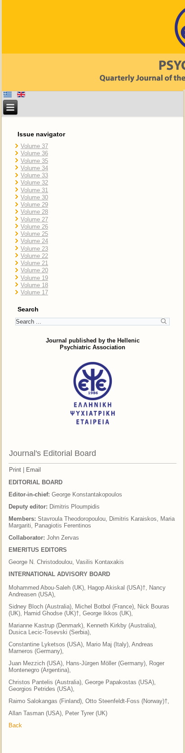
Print (15, 469)
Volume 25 (34, 233)
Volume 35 (34, 161)
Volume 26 (34, 226)
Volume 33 (34, 175)
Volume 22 (34, 256)
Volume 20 (34, 270)
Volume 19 (34, 278)
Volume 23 (34, 248)
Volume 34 (34, 168)
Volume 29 (34, 204)
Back (15, 725)
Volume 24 (34, 241)
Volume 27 (34, 219)
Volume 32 (34, 182)
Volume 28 (34, 211)
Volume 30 (34, 197)
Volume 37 (34, 146)
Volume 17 (34, 292)
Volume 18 (34, 285)
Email (33, 469)
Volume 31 (34, 190)
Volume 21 (34, 263)
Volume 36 (34, 153)
